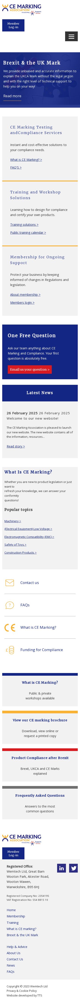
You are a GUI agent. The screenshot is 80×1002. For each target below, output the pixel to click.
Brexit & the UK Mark (22, 935)
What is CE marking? (21, 929)
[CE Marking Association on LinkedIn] (61, 871)
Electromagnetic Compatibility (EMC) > (29, 537)
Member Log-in (13, 25)
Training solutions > (24, 224)
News (11, 965)
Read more (12, 95)
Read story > (10, 446)
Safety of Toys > (15, 545)
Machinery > (12, 521)
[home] (21, 14)
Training (13, 922)
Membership (16, 916)
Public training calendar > (28, 232)
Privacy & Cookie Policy (22, 991)
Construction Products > (20, 553)
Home (11, 910)
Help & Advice (17, 947)
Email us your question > (30, 370)
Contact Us (15, 959)
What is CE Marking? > (26, 160)
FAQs (10, 971)
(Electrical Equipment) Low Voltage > (28, 529)
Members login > (22, 302)
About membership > (25, 294)
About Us (13, 953)
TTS (39, 995)
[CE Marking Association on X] (73, 871)
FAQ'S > (16, 167)
